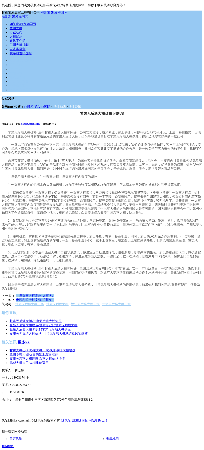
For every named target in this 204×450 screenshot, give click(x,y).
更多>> (24, 342)
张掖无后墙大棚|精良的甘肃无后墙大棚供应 (40, 329)
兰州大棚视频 (19, 45)
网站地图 (95, 420)
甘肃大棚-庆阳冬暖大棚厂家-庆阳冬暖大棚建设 (42, 350)
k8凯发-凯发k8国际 (54, 12)
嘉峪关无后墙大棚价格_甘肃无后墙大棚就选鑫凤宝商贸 (49, 333)
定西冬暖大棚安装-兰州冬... (35, 300)
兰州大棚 (16, 28)
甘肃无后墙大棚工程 (116, 304)
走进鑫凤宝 (18, 49)
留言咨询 (16, 438)
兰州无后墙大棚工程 (85, 304)
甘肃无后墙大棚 (57, 304)
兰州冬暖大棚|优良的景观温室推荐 (34, 354)
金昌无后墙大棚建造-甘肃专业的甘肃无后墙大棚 (43, 325)
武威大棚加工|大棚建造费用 (29, 362)
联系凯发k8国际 (21, 53)
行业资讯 (74, 106)
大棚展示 (16, 36)
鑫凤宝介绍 (18, 40)
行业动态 (16, 32)
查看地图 (112, 438)
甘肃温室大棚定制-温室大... (35, 295)
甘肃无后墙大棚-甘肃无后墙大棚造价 (36, 321)
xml (104, 420)
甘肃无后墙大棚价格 (29, 304)
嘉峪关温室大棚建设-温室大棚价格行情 (37, 358)
